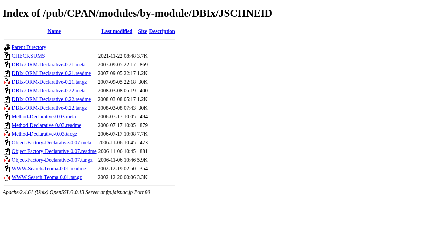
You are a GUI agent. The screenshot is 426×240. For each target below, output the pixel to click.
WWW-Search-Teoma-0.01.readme (49, 168)
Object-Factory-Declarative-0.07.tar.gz (52, 160)
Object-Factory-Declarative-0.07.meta (51, 142)
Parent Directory (29, 47)
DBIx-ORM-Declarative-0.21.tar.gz (49, 82)
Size (142, 31)
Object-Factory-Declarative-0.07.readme (54, 151)
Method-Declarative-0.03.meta (44, 116)
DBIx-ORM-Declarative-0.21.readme (51, 73)
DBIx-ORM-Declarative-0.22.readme (51, 99)
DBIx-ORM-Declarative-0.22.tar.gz (49, 108)
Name (54, 31)
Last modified (117, 31)
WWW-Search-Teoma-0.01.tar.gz (47, 177)
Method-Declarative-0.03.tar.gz (44, 134)
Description (162, 31)
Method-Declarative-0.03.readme (46, 125)
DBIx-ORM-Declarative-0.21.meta (49, 64)
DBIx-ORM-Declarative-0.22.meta (49, 90)
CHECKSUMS (28, 56)
